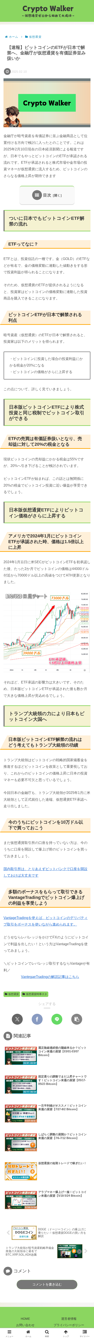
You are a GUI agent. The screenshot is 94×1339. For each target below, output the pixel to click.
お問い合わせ (25, 1325)
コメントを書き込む (47, 1284)
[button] (76, 1019)
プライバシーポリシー (69, 1325)
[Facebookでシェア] (37, 1019)
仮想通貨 (13, 994)
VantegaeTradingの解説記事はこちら (50, 977)
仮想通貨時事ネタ (36, 994)
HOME (25, 1318)
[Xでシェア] (17, 1019)
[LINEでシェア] (56, 1019)
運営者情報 (69, 1318)
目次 (47, 195)
